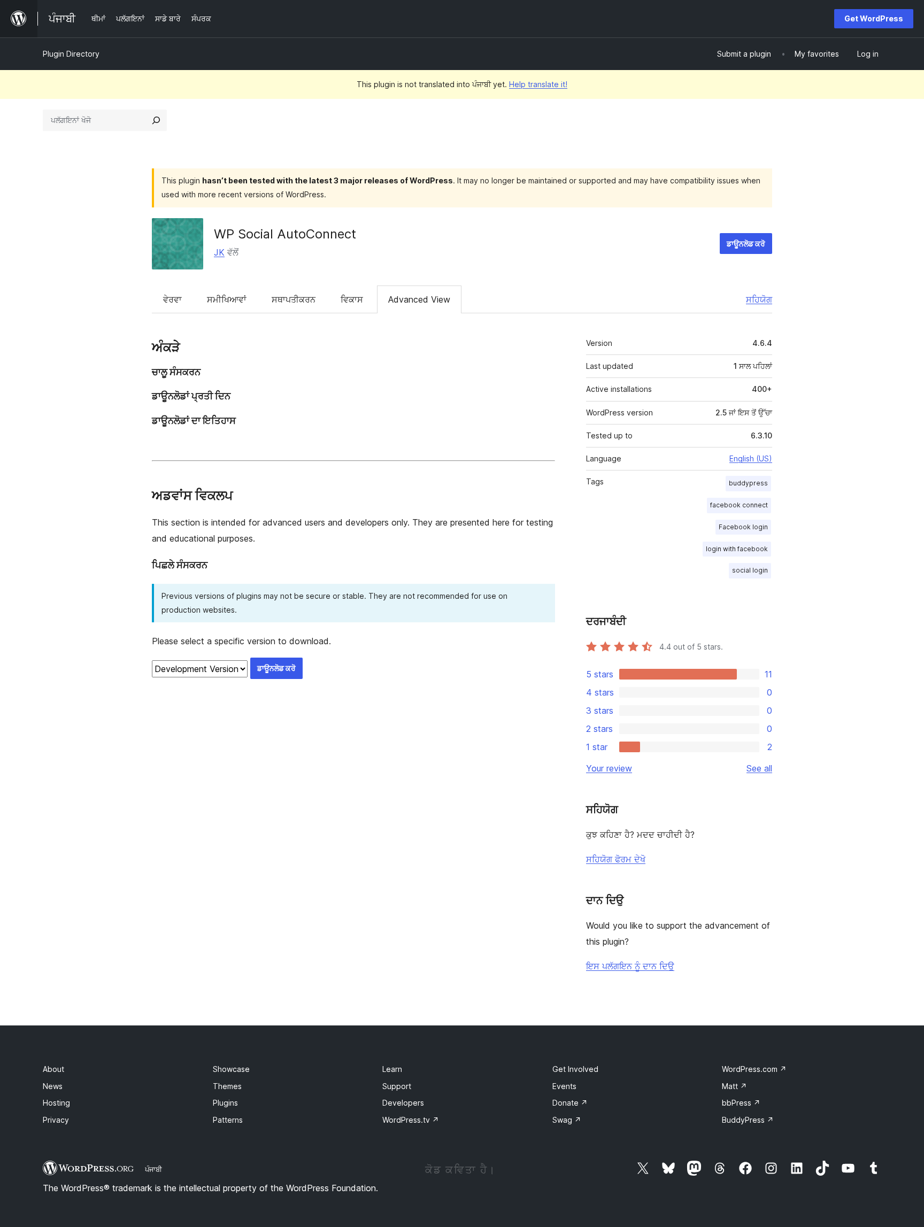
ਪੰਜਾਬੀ (153, 1169)
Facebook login (743, 527)
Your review (609, 768)
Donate (570, 1102)
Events (564, 1086)
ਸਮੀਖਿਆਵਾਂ (227, 299)
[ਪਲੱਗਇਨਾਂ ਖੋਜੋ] (156, 120)
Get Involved (575, 1069)
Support (396, 1086)
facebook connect (739, 505)
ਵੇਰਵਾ (172, 299)
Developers (403, 1102)
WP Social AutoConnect (285, 234)
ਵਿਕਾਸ (352, 299)
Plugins (225, 1102)
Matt (734, 1086)
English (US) (750, 458)
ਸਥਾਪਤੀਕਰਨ (293, 299)
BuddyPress (748, 1119)
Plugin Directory (71, 53)
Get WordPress (873, 18)
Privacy (56, 1119)
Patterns (228, 1119)
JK (219, 252)
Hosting (56, 1102)
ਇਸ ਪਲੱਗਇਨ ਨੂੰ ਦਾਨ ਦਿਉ (630, 966)
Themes (227, 1086)
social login (750, 570)
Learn (392, 1069)
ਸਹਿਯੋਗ (759, 299)
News (53, 1086)
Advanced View (419, 299)
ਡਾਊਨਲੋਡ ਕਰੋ (746, 243)
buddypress (748, 483)
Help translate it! (538, 84)
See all (759, 768)
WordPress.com (754, 1069)
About (53, 1069)
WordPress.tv (410, 1119)
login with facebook (737, 549)
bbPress (741, 1102)
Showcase (231, 1069)
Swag (566, 1119)
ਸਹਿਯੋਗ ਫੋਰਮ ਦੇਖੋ (615, 859)
